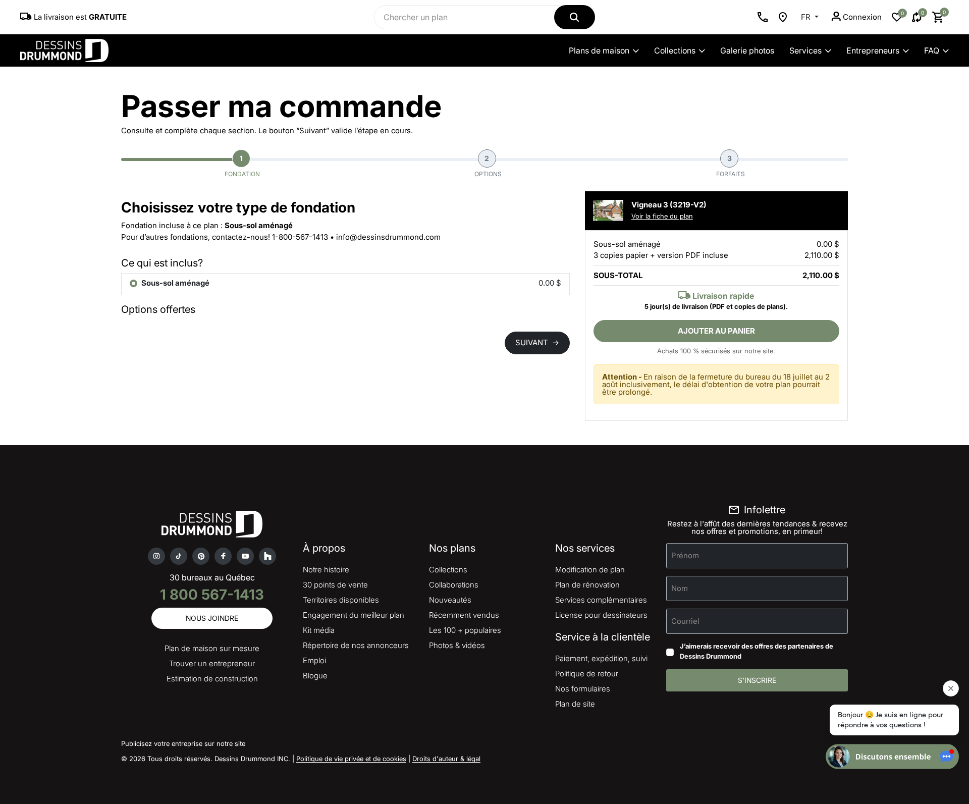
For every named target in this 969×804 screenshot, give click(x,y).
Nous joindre (212, 618)
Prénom (685, 555)
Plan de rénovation (587, 584)
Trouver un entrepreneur (212, 663)
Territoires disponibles (341, 600)
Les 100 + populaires (465, 630)
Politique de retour (586, 673)
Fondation (242, 166)
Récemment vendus (464, 615)
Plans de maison (599, 50)
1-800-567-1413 (300, 237)
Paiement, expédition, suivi (601, 658)
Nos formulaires (582, 688)
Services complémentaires (601, 600)
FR (807, 17)
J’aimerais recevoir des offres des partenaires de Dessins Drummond (756, 651)
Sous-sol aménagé (175, 283)
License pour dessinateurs (601, 615)
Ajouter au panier (716, 331)
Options (488, 166)
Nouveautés (450, 600)
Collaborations (453, 584)
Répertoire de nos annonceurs (356, 645)
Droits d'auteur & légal (446, 759)
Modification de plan (590, 569)
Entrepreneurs (872, 50)
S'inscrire (757, 680)
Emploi (314, 660)
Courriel (685, 621)
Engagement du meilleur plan (353, 615)
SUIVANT (537, 342)
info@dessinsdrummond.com (388, 237)
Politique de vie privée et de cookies (351, 759)
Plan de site (575, 704)
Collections (674, 50)
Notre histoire (326, 569)
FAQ (931, 50)
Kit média (319, 630)
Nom (679, 588)
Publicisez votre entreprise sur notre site (183, 743)
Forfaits (730, 166)
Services (805, 50)
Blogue (315, 675)
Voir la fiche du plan (662, 216)
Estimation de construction (212, 678)
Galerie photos (747, 50)
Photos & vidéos (457, 645)
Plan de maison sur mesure (212, 648)
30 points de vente (335, 584)
